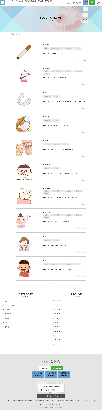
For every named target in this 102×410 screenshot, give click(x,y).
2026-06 (57, 309)
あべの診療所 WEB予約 (38, 374)
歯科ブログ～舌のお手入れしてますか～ (57, 269)
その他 (7, 327)
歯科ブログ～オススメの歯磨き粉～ (55, 77)
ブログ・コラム (51, 401)
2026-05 (57, 314)
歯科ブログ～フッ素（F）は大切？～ (56, 221)
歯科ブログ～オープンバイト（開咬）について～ (60, 173)
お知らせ (88, 401)
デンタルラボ (79, 401)
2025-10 (57, 340)
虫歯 (6, 301)
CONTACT (98, 3)
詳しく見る (81, 60)
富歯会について (39, 401)
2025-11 (57, 335)
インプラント (9, 314)
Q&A (95, 401)
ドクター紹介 (46, 404)
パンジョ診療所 (85, 14)
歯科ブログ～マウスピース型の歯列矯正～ (58, 149)
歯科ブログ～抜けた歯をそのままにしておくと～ (60, 197)
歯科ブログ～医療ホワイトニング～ (55, 125)
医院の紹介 (69, 401)
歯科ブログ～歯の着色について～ (54, 245)
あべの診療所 (85, 8)
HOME (5, 34)
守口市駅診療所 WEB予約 (64, 374)
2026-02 (57, 322)
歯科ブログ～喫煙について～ (53, 53)
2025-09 (57, 344)
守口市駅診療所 (85, 20)
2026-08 (57, 301)
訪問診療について (17, 401)
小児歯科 (7, 309)
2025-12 (57, 331)
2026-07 (57, 305)
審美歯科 (7, 318)
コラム (7, 322)
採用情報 (61, 401)
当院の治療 (28, 401)
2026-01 (57, 327)
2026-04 (57, 318)
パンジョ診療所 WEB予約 (51, 374)
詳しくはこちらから (50, 396)
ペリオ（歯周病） (10, 305)
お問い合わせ (56, 404)
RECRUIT (92, 3)
